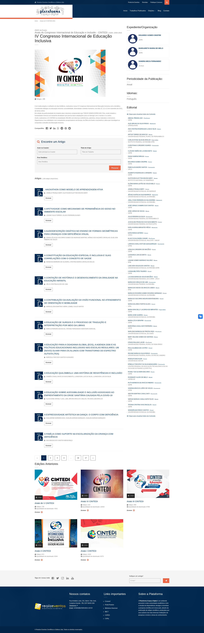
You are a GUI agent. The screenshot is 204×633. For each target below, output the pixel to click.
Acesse (37, 512)
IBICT (106, 612)
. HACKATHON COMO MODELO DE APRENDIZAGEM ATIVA (73, 189)
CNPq (107, 618)
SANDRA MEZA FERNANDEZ (150, 61)
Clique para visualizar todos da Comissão (141, 114)
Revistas (145, 2)
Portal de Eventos (133, 2)
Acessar (48, 198)
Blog (159, 11)
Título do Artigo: (86, 148)
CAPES (107, 615)
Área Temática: (42, 157)
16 (78, 458)
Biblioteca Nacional (111, 608)
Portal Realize (109, 605)
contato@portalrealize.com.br (83, 608)
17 (86, 458)
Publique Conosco (156, 2)
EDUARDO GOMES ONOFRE (150, 35)
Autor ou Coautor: (43, 148)
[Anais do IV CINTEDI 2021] (47, 127)
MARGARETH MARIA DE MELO (151, 48)
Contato (166, 11)
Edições (151, 11)
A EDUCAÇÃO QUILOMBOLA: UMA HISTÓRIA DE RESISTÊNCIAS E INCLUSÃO (83, 373)
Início (125, 11)
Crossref (107, 601)
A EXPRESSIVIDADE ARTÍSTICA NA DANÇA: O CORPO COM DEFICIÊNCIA (81, 414)
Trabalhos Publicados (138, 11)
